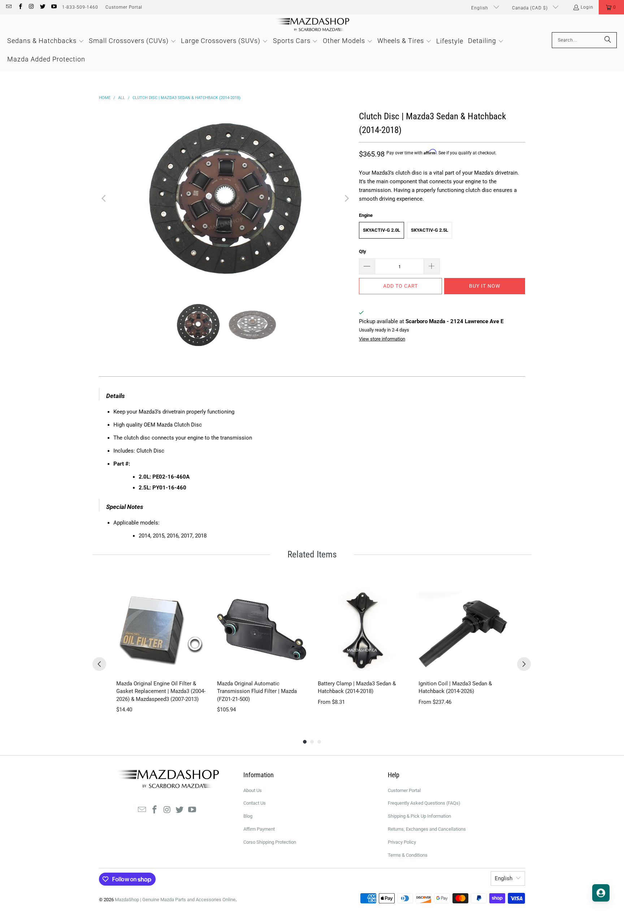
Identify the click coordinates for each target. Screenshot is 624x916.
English (480, 7)
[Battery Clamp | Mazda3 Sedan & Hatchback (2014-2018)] (362, 629)
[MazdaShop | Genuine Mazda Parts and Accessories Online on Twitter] (42, 7)
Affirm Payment (259, 829)
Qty (362, 251)
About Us (252, 790)
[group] (160, 649)
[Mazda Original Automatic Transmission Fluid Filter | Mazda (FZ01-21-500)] (261, 629)
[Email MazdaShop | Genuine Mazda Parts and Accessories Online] (8, 7)
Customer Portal (123, 7)
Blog (247, 816)
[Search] (608, 40)
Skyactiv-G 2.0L (381, 230)
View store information (382, 339)
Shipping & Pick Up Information (419, 816)
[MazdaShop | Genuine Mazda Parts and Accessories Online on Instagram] (31, 7)
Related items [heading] (311, 554)
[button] (611, 7)
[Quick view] (198, 667)
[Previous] (104, 198)
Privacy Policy (402, 842)
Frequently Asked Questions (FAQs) (424, 803)
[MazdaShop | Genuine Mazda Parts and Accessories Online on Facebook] (20, 7)
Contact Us (254, 803)
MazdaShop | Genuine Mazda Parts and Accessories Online (175, 899)
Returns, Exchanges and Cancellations (427, 829)
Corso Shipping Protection (269, 842)
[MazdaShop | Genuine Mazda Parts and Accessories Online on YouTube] (54, 7)
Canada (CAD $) (530, 7)
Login (587, 7)
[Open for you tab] (601, 893)
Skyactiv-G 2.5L (429, 230)
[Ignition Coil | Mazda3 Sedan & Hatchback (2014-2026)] (463, 629)
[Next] (346, 198)
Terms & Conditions (408, 855)
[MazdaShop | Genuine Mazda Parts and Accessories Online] (312, 25)
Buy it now (484, 286)
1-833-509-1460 (80, 7)
